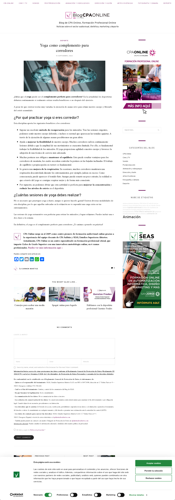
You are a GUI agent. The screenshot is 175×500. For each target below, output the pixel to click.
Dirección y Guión (103, 3)
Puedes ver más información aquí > (45, 248)
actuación (158, 212)
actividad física (137, 205)
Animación (132, 217)
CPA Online (9, 3)
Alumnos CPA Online (139, 203)
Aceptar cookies (153, 463)
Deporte (167, 3)
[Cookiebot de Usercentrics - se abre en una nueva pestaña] (16, 495)
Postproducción (52, 3)
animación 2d (152, 214)
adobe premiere (128, 203)
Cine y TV (23, 3)
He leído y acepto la (30, 430)
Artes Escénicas (125, 3)
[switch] (73, 495)
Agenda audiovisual (134, 208)
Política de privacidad (37, 430)
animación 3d (149, 212)
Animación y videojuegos (78, 3)
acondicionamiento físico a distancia (135, 214)
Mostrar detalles (136, 495)
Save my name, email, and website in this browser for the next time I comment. (48, 367)
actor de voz (147, 205)
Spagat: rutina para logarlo (64, 305)
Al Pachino (146, 210)
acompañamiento (128, 212)
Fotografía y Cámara (148, 3)
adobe (125, 208)
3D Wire (144, 208)
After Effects (139, 212)
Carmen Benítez (29, 269)
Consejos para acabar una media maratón (29, 307)
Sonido (36, 3)
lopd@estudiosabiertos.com (61, 417)
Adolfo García (155, 205)
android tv (139, 210)
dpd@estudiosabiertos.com (79, 420)
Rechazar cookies (154, 478)
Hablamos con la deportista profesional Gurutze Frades (99, 307)
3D (148, 208)
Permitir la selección (154, 471)
